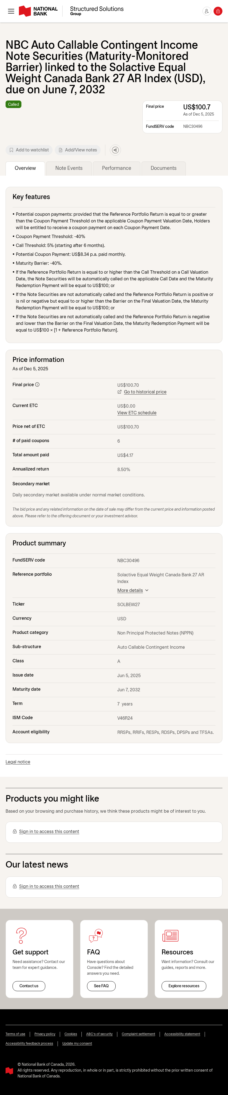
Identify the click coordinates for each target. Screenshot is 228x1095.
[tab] (25, 168)
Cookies (71, 1034)
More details (130, 591)
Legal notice (18, 762)
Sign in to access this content (49, 832)
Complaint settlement (138, 1034)
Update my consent (77, 1043)
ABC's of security (99, 1034)
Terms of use (15, 1034)
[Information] (37, 384)
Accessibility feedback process (29, 1043)
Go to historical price (145, 392)
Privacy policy (44, 1034)
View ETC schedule (137, 413)
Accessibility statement (182, 1034)
